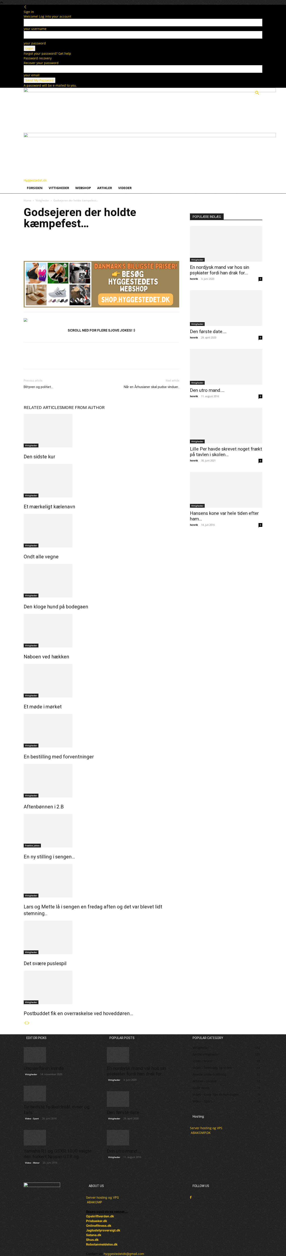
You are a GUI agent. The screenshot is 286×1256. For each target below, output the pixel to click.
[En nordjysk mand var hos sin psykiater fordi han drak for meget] (226, 244)
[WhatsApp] (59, 242)
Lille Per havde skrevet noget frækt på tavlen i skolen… (226, 451)
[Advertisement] (226, 582)
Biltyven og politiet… (38, 387)
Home (27, 200)
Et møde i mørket (43, 706)
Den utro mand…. (207, 390)
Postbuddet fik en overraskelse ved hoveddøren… (78, 1013)
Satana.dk (93, 1235)
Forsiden (34, 188)
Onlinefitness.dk (98, 1225)
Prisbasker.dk (96, 1221)
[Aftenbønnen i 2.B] (101, 780)
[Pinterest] (48, 242)
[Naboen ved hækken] (101, 630)
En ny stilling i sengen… (49, 857)
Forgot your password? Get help (47, 53)
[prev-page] (25, 1023)
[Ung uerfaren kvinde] (60, 1055)
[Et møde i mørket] (101, 680)
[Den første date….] (226, 308)
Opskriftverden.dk (100, 1216)
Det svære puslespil (45, 963)
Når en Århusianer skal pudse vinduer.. (151, 387)
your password (35, 43)
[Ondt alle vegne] (101, 530)
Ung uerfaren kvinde (44, 1068)
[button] (257, 93)
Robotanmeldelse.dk (102, 1244)
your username (35, 29)
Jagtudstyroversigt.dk (103, 1230)
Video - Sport (32, 1118)
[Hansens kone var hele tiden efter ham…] (226, 490)
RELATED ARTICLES (43, 407)
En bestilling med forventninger (59, 756)
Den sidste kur (39, 456)
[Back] (25, 7)
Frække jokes (32, 845)
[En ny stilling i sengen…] (101, 830)
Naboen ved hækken (46, 656)
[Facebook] (28, 242)
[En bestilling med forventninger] (101, 730)
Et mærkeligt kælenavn (49, 506)
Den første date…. (208, 331)
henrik (194, 278)
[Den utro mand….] (226, 367)
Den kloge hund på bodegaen (56, 606)
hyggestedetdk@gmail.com (124, 1254)
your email (32, 75)
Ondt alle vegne (41, 556)
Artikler (104, 188)
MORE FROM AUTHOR (83, 407)
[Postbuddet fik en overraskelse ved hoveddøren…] (101, 987)
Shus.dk (92, 1239)
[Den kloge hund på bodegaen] (101, 580)
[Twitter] (38, 242)
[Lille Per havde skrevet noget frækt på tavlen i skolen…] (226, 425)
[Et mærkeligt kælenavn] (101, 480)
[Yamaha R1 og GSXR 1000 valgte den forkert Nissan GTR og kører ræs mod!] (60, 1137)
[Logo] (150, 91)
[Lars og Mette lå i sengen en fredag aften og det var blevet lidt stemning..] (101, 880)
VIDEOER (125, 188)
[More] (69, 242)
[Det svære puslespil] (101, 937)
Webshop (83, 188)
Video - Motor (32, 1162)
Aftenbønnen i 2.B (44, 807)
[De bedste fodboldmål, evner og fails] (60, 1093)
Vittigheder (59, 188)
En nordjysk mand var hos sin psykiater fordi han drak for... (219, 270)
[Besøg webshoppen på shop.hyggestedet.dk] (101, 286)
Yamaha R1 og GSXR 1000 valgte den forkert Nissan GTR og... (58, 1153)
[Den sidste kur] (101, 430)
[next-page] (28, 1023)
